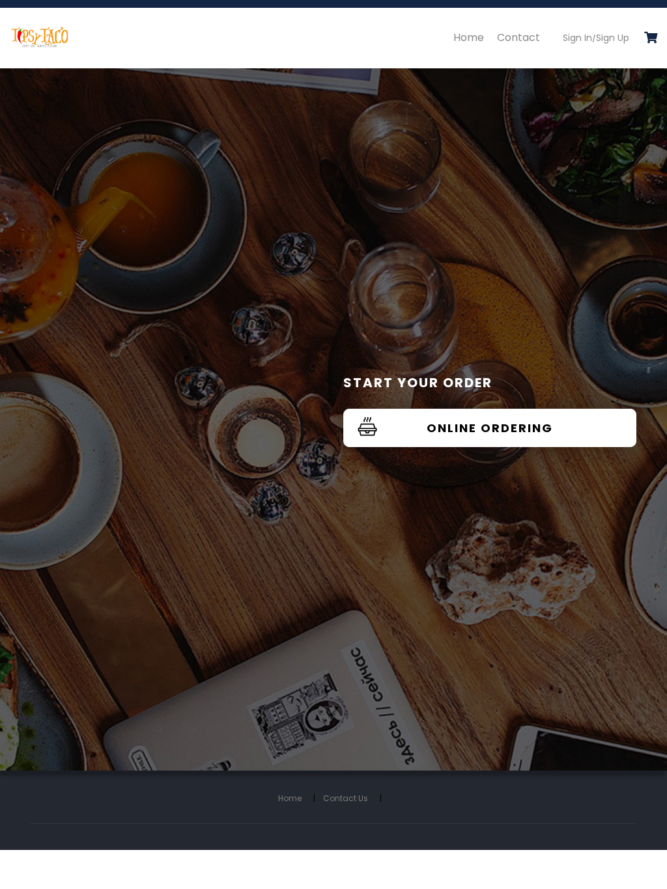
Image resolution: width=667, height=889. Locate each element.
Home (468, 37)
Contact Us (352, 798)
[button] (650, 38)
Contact (518, 37)
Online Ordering (490, 428)
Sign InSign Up (596, 37)
